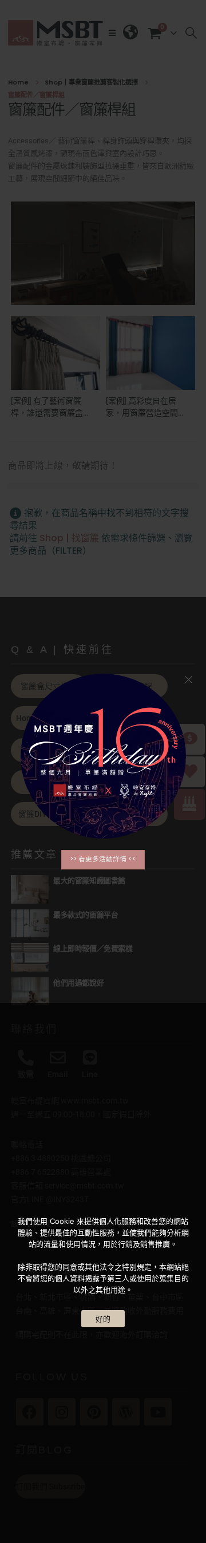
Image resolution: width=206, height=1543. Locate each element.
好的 (103, 1318)
